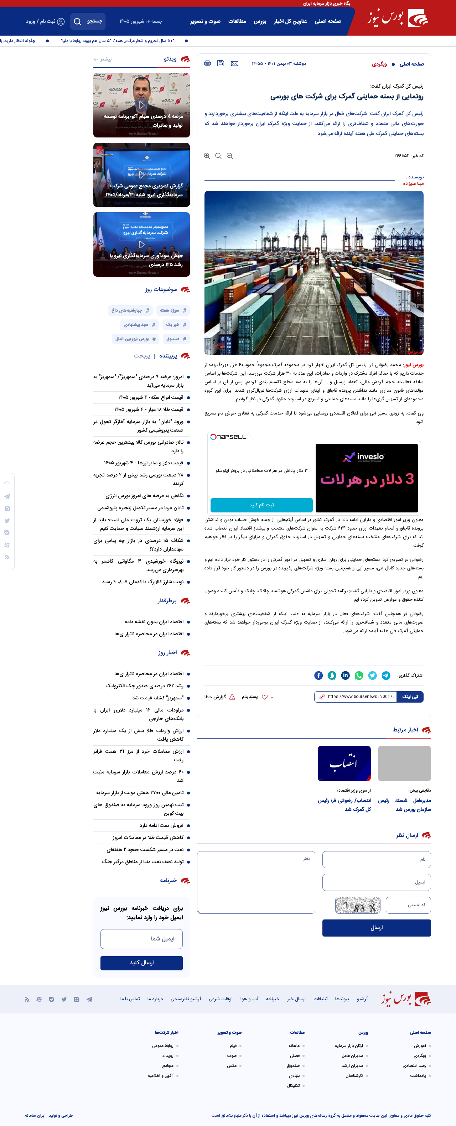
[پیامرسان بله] (52, 999)
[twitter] (372, 675)
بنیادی (294, 1075)
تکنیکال (293, 1085)
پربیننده (168, 356)
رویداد (167, 1055)
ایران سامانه (35, 1115)
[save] (220, 63)
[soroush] (332, 675)
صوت (232, 1055)
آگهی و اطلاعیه (160, 1075)
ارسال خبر (296, 999)
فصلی (295, 1055)
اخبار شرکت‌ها (166, 1032)
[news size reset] (218, 155)
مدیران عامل (352, 1055)
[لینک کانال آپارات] (39, 999)
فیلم (233, 1045)
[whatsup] (359, 675)
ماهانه (294, 1045)
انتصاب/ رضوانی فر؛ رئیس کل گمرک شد (344, 805)
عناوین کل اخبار (290, 21)
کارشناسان (354, 1075)
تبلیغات (320, 999)
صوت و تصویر (205, 21)
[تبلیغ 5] (314, 653)
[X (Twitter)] (64, 999)
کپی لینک (410, 696)
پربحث (142, 356)
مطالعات (237, 21)
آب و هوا (249, 999)
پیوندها (342, 999)
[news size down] (229, 155)
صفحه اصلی (328, 21)
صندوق (293, 1065)
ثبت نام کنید (261, 505)
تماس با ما (130, 999)
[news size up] (207, 155)
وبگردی (379, 64)
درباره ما (155, 999)
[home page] (397, 17)
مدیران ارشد (352, 1065)
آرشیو (362, 999)
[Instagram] (76, 999)
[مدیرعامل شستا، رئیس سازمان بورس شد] (404, 763)
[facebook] (318, 675)
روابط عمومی (162, 1045)
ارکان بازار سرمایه (349, 1045)
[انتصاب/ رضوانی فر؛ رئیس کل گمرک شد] (344, 763)
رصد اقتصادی (414, 1065)
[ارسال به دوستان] (234, 64)
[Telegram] (89, 999)
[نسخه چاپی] (207, 64)
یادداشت (418, 1075)
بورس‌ (260, 21)
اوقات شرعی (221, 999)
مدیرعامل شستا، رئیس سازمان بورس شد (404, 805)
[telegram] (386, 675)
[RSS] (27, 999)
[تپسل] (213, 437)
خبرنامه (272, 999)
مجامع (167, 1065)
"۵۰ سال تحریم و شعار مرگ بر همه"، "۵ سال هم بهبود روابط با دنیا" (128, 41)
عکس (232, 1065)
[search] (78, 21)
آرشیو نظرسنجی (186, 999)
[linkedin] (345, 675)
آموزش (420, 1045)
